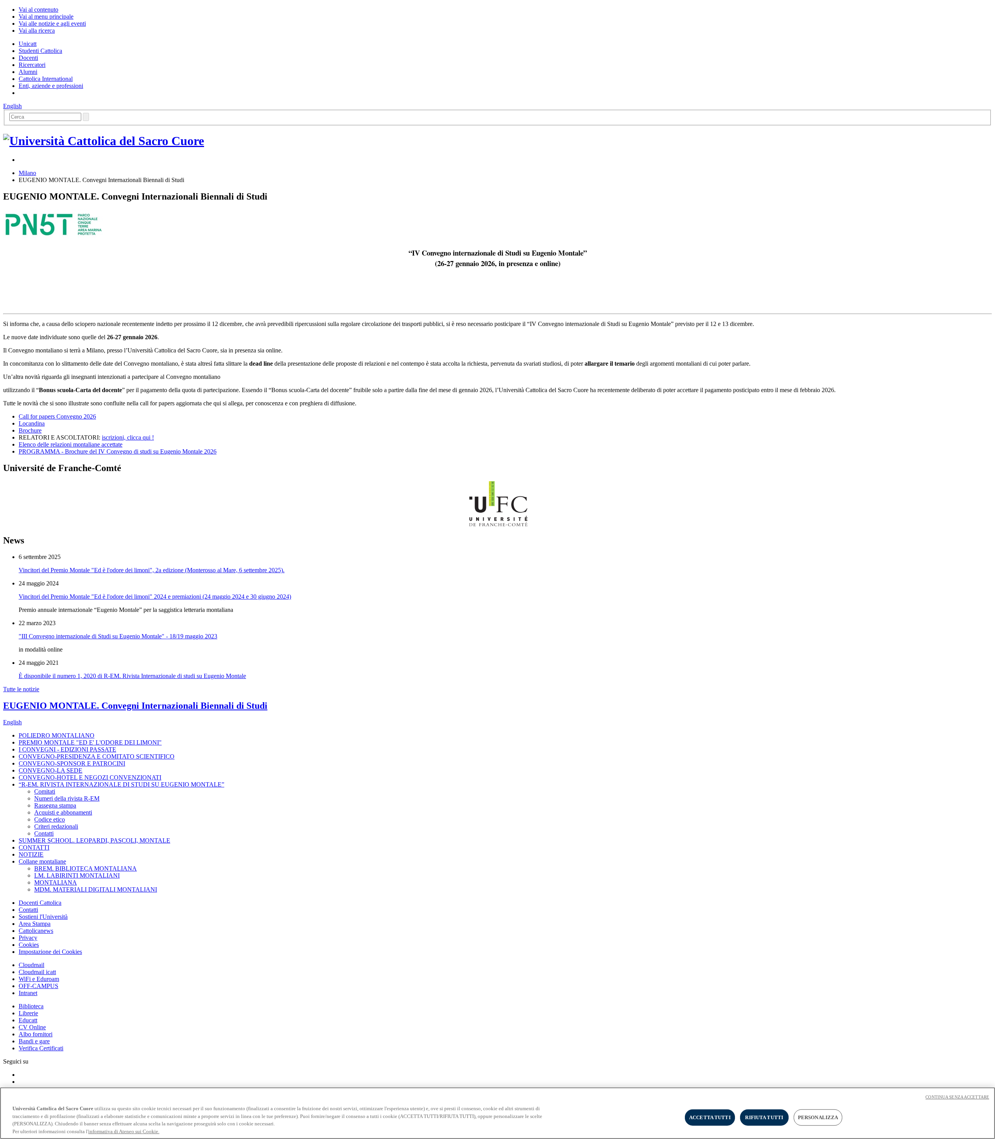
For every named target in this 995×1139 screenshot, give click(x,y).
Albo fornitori (35, 1034)
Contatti (44, 833)
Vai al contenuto (38, 9)
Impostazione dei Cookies (50, 951)
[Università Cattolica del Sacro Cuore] (103, 141)
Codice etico (49, 819)
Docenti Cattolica (40, 902)
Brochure (30, 430)
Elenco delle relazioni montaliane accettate (70, 444)
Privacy (28, 937)
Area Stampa (35, 923)
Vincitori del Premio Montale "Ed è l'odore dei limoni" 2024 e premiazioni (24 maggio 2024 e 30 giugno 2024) (155, 596)
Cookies (29, 944)
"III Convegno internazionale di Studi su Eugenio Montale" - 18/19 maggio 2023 (118, 636)
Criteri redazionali (56, 826)
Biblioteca (31, 1006)
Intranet (28, 993)
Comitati (44, 791)
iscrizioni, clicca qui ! (128, 437)
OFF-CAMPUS (38, 986)
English (12, 106)
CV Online (32, 1027)
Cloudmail (31, 965)
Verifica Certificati (41, 1048)
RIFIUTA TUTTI (764, 1117)
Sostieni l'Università (43, 916)
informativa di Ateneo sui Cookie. (123, 1131)
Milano (27, 173)
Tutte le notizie (21, 689)
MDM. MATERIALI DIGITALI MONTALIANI (95, 889)
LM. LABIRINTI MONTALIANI (77, 875)
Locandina (32, 423)
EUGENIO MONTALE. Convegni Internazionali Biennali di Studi (135, 706)
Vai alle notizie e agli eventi (52, 23)
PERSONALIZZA (818, 1117)
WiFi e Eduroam (39, 979)
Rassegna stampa (55, 805)
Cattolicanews (36, 930)
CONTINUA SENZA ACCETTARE (957, 1097)
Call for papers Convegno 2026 (57, 416)
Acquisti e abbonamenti (63, 812)
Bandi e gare (34, 1041)
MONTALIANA (55, 882)
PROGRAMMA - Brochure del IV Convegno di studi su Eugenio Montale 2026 (117, 451)
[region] (497, 1113)
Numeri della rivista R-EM (67, 798)
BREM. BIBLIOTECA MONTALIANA (85, 868)
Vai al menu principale (46, 16)
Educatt (28, 1020)
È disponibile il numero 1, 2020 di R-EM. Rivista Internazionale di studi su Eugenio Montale (132, 676)
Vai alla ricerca (37, 30)
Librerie (28, 1013)
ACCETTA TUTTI (710, 1117)
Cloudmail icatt (37, 972)
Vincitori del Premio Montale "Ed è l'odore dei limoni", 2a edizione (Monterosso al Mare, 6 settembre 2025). (152, 570)
